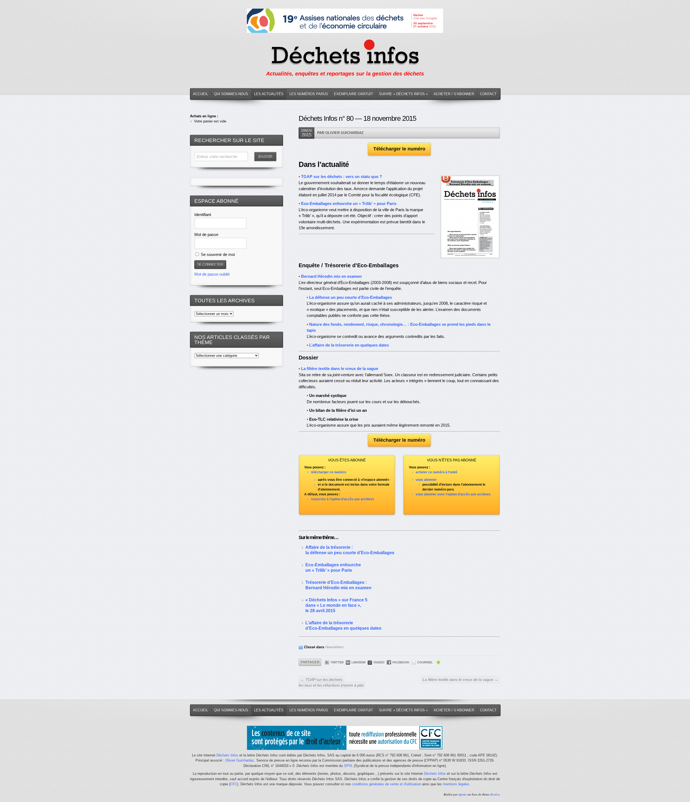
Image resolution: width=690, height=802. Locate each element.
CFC (233, 784)
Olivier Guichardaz (344, 133)
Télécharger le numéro (399, 149)
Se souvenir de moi (217, 254)
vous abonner (426, 480)
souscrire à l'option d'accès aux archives (342, 499)
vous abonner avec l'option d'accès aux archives (453, 494)
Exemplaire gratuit (353, 94)
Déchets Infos (227, 755)
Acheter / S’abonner (454, 94)
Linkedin (358, 662)
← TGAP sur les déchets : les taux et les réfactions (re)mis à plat (331, 682)
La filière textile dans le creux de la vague (339, 368)
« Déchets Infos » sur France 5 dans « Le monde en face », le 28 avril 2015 (336, 605)
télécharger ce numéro (328, 472)
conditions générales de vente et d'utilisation (386, 784)
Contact (488, 94)
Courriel (425, 662)
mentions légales (456, 784)
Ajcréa (462, 794)
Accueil (200, 94)
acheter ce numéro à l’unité (436, 472)
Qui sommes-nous (231, 94)
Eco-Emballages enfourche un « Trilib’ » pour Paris (348, 203)
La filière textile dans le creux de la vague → (460, 679)
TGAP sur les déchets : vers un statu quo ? (341, 176)
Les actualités (269, 94)
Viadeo (379, 662)
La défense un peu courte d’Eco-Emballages (350, 297)
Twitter (337, 662)
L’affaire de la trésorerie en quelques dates (349, 345)
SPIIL (348, 766)
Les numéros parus (308, 94)
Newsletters (334, 647)
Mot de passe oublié (212, 274)
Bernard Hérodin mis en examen (331, 276)
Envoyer (265, 156)
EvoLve (495, 794)
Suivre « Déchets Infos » (403, 94)
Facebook (400, 662)
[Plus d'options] (438, 663)
